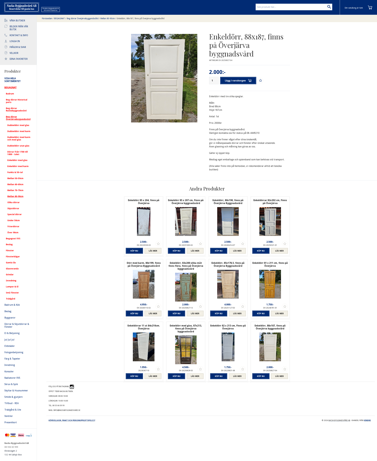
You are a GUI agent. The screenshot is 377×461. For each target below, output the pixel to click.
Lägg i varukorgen (235, 80)
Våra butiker (17, 20)
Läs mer (153, 251)
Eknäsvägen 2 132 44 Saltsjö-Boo (13, 453)
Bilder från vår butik (19, 28)
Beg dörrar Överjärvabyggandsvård (82, 18)
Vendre (367, 420)
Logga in (15, 41)
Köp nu (134, 251)
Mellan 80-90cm (107, 18)
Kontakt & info (19, 35)
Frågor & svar (18, 47)
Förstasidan (47, 18)
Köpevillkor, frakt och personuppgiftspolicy (72, 420)
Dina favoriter (19, 59)
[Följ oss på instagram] (72, 386)
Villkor (14, 53)
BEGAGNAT (59, 18)
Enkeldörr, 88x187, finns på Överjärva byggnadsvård (140, 18)
